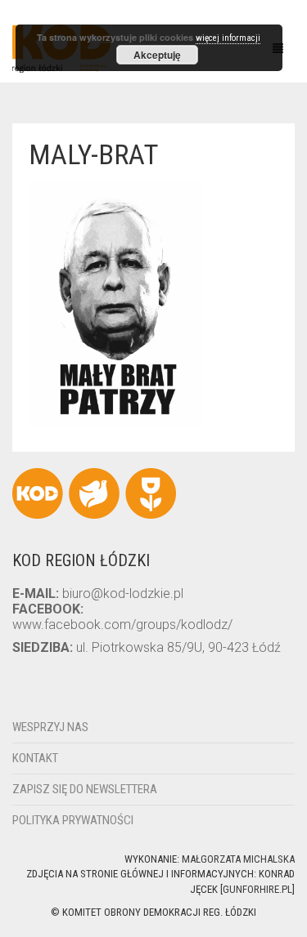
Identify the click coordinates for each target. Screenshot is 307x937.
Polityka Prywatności (72, 820)
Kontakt (35, 758)
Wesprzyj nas (50, 727)
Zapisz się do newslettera (84, 789)
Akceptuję (157, 54)
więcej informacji (228, 38)
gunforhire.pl (257, 889)
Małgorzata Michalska (238, 859)
